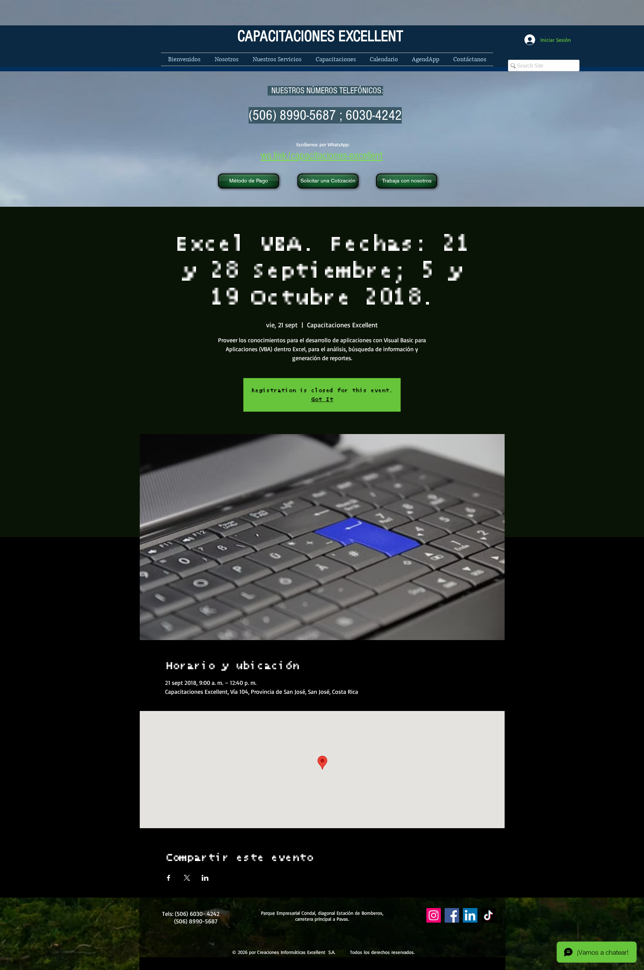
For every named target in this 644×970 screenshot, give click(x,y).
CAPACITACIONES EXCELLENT (320, 36)
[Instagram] (433, 915)
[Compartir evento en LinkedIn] (205, 878)
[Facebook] (452, 915)
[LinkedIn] (470, 915)
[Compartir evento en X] (186, 878)
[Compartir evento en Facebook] (168, 878)
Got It (322, 399)
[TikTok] (488, 915)
